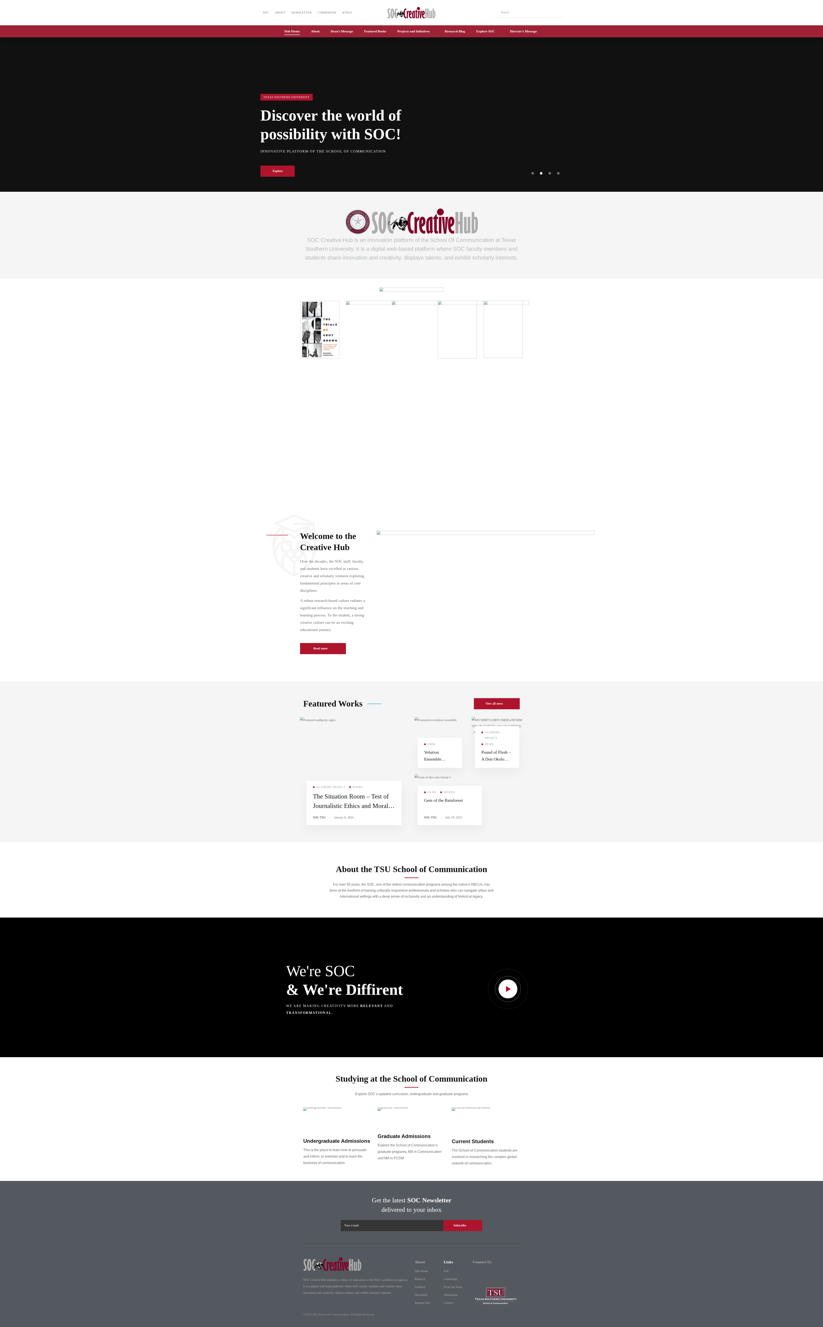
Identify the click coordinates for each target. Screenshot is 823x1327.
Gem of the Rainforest (443, 800)
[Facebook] (485, 1273)
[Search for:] (528, 12)
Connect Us (482, 1262)
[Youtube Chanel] (507, 1273)
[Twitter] (474, 1273)
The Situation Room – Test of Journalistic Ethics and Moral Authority (351, 806)
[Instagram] (496, 1273)
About (420, 1262)
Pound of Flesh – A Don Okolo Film (496, 759)
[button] (532, 173)
